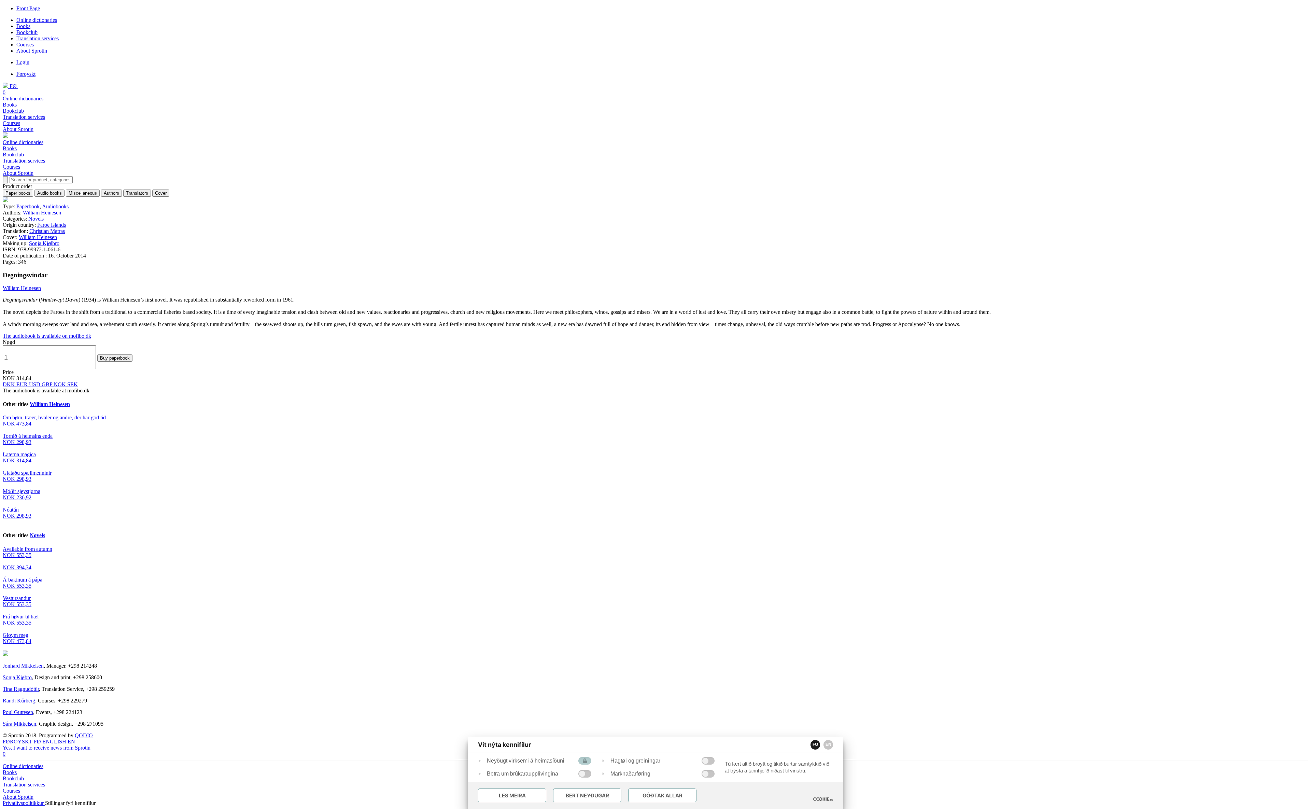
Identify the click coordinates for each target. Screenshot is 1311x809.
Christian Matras (47, 231)
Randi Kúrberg (19, 700)
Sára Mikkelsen (19, 724)
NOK (60, 384)
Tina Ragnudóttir (21, 689)
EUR (22, 384)
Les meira (512, 795)
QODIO (84, 735)
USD (35, 384)
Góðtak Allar (662, 795)
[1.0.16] (823, 799)
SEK (72, 384)
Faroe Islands (51, 225)
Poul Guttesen (18, 712)
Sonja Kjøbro (17, 677)
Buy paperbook (115, 358)
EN (828, 744)
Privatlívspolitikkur (24, 803)
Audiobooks (55, 206)
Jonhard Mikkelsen (23, 666)
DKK (9, 384)
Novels (36, 219)
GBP (48, 384)
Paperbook (28, 206)
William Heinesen (42, 212)
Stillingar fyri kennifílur (70, 803)
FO (815, 744)
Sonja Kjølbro (44, 243)
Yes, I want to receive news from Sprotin (46, 748)
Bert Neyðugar (587, 795)
